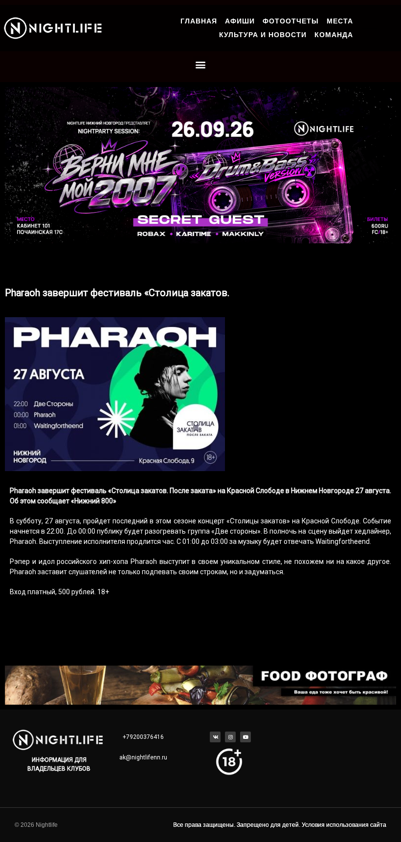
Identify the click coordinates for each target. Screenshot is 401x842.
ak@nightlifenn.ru (143, 757)
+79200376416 (143, 737)
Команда (333, 35)
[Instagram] (230, 737)
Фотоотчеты (291, 21)
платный (41, 592)
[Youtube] (245, 737)
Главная (198, 21)
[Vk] (215, 737)
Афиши (240, 21)
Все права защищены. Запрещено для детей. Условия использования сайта (279, 824)
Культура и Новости (263, 35)
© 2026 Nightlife (36, 824)
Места (340, 21)
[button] (201, 64)
